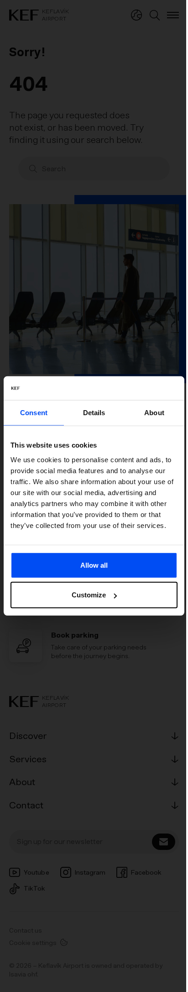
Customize (89, 595)
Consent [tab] (33, 413)
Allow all (94, 565)
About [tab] (154, 413)
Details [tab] (94, 413)
